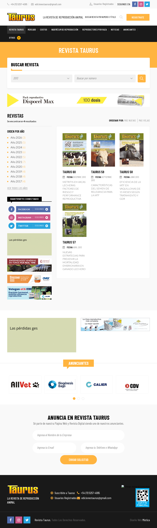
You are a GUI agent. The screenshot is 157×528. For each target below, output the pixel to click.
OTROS (12, 37)
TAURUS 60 (69, 172)
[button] (74, 398)
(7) (18, 162)
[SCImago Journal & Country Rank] (136, 486)
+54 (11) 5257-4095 (19, 4)
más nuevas (130, 120)
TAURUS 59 (97, 172)
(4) (18, 166)
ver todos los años (17, 188)
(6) (18, 147)
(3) (18, 137)
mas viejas (144, 120)
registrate (138, 17)
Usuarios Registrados (104, 4)
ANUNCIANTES (129, 29)
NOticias (115, 29)
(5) (18, 142)
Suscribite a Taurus (64, 493)
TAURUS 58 (126, 172)
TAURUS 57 (69, 242)
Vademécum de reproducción (64, 29)
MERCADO (32, 29)
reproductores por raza (94, 29)
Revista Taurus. (43, 520)
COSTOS (43, 29)
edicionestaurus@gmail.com (48, 4)
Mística (146, 520)
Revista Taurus (16, 29)
